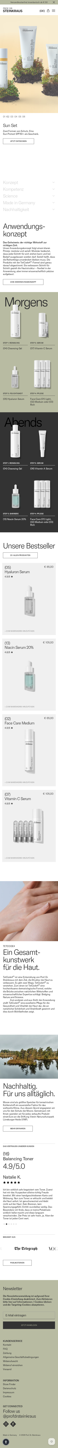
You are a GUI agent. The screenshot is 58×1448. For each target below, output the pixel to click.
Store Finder (9, 1384)
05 (19, 116)
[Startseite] (12, 10)
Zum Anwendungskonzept (23, 282)
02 (8, 116)
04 (15, 116)
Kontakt (7, 1344)
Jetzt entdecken (18, 141)
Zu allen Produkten (20, 555)
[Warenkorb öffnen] (48, 10)
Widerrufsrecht (10, 1361)
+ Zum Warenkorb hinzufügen (19, 631)
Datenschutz (9, 1388)
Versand (7, 1369)
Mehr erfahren (17, 1128)
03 (11, 116)
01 (4, 116)
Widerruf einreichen (13, 1365)
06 (23, 116)
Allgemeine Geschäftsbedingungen (21, 1357)
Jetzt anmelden (29, 1325)
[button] (6, 1442)
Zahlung (7, 1353)
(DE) (42, 11)
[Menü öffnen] (53, 10)
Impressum (8, 1392)
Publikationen (17, 1263)
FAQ (5, 1348)
